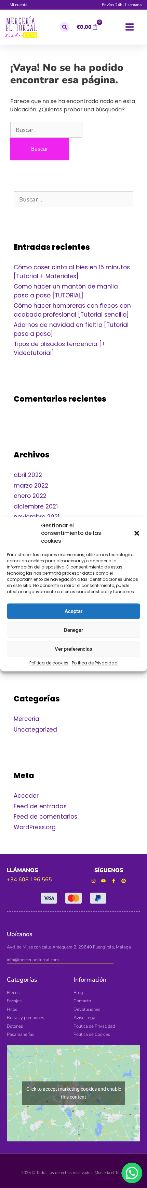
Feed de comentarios (45, 816)
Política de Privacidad (95, 663)
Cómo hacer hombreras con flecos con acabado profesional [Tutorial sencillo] (72, 310)
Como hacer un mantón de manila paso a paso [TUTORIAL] (66, 290)
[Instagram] (93, 881)
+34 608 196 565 (29, 879)
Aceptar (73, 611)
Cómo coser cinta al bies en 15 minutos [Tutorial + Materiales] (72, 271)
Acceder (26, 796)
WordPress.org (35, 827)
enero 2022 (30, 496)
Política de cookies (48, 663)
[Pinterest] (124, 881)
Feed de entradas (40, 806)
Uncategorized (35, 729)
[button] (136, 533)
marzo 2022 (31, 485)
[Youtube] (103, 881)
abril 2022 (28, 475)
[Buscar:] (46, 130)
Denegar (73, 630)
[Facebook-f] (114, 881)
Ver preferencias (73, 649)
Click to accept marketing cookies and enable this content (73, 1093)
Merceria (26, 719)
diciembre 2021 (36, 506)
